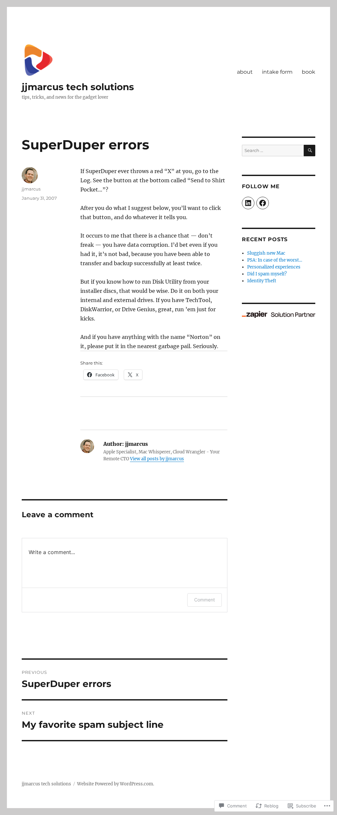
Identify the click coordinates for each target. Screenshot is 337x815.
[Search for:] (273, 150)
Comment (204, 599)
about (245, 72)
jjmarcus (31, 188)
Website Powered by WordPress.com (115, 784)
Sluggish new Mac (266, 253)
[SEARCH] (309, 150)
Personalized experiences (273, 267)
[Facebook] (262, 203)
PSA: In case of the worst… (274, 260)
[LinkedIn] (248, 203)
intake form (277, 72)
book (308, 72)
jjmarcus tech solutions (78, 86)
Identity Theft (261, 281)
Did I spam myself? (267, 274)
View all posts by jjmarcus (157, 459)
